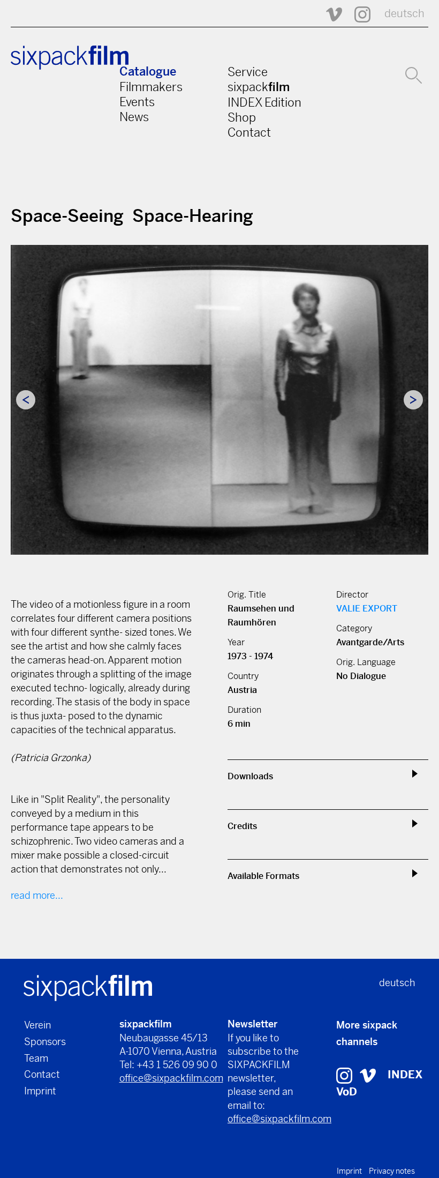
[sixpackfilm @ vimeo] (368, 1075)
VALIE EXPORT (366, 608)
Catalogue (147, 71)
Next (413, 399)
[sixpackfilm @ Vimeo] (329, 13)
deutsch (404, 13)
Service (248, 71)
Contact (249, 132)
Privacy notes (392, 1171)
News (134, 116)
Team (36, 1058)
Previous (25, 399)
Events (137, 101)
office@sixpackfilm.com (171, 1078)
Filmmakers (151, 86)
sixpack (259, 86)
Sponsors (45, 1041)
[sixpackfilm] (88, 987)
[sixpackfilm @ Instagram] (357, 13)
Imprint (40, 1091)
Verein (37, 1025)
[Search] (414, 73)
